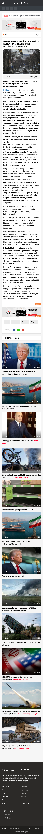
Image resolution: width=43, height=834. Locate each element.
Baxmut (24, 322)
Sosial (3, 793)
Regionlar (5, 796)
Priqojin (33, 322)
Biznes (4, 790)
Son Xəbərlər (6, 786)
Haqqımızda (25, 803)
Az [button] (38, 9)
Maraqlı (24, 793)
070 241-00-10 (8, 811)
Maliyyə (24, 786)
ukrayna (16, 322)
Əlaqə (23, 800)
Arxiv (3, 803)
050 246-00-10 (9, 814)
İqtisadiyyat (25, 790)
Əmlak (24, 796)
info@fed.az (8, 818)
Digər (3, 800)
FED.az (6, 90)
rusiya (7, 322)
